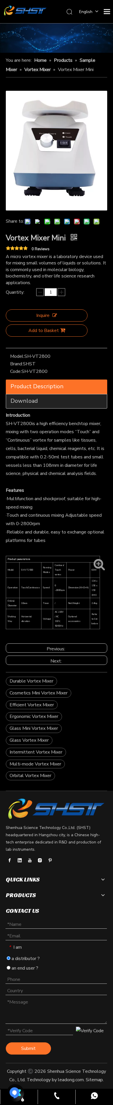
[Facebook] (9, 860)
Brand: (16, 364)
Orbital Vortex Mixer (30, 775)
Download (24, 401)
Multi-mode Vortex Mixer (35, 764)
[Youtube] (30, 860)
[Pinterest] (50, 860)
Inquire (43, 315)
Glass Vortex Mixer (29, 740)
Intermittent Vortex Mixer (36, 752)
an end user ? (24, 968)
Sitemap (94, 1080)
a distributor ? (25, 958)
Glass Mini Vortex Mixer (34, 728)
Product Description (36, 386)
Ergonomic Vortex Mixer (34, 716)
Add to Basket (43, 330)
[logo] (56, 809)
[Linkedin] (19, 860)
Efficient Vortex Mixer (32, 705)
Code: (15, 371)
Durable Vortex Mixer (31, 681)
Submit (28, 1048)
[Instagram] (40, 860)
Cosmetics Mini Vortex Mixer (39, 693)
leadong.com (71, 1080)
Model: (17, 356)
